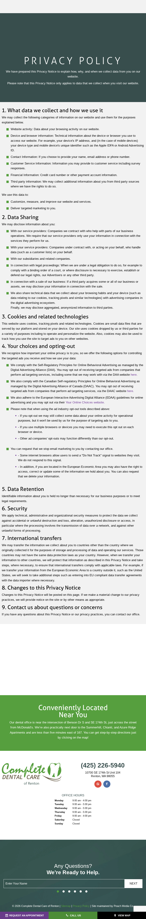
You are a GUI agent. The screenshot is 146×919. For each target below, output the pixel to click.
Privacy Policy (81, 905)
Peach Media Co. (123, 905)
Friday (58, 815)
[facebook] (106, 784)
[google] (97, 784)
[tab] (58, 891)
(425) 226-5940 (103, 765)
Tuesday (59, 804)
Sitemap (66, 905)
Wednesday (61, 808)
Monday (59, 800)
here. (134, 374)
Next (133, 883)
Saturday (59, 819)
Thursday (60, 812)
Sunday (59, 823)
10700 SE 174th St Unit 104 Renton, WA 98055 (102, 774)
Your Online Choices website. (85, 402)
